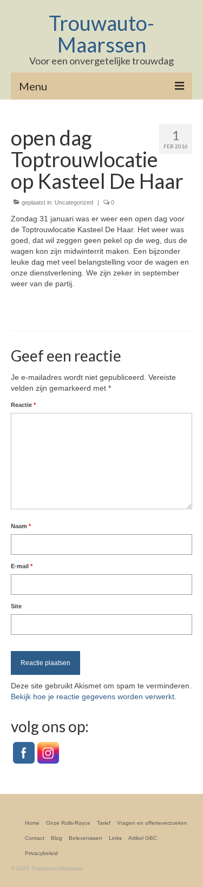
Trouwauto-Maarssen (101, 33)
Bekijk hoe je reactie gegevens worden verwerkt (92, 696)
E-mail (21, 566)
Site (16, 606)
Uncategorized (74, 202)
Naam (21, 526)
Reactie (23, 405)
